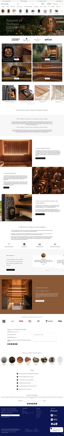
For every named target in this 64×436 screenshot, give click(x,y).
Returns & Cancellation (39, 411)
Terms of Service (38, 412)
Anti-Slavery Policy (38, 415)
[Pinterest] (13, 344)
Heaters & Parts (19, 6)
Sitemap (37, 417)
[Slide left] (33, 270)
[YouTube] (8, 344)
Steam (41, 6)
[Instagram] (9, 344)
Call (54, 3)
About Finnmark (38, 409)
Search (23, 409)
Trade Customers (50, 3)
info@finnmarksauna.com (13, 337)
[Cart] (62, 3)
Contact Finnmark (24, 410)
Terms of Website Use (39, 413)
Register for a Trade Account (25, 413)
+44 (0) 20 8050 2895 (12, 334)
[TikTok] (11, 344)
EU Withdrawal (38, 416)
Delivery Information (38, 410)
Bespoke (3, 6)
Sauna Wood (13, 6)
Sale (49, 6)
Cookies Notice (38, 414)
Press (37, 418)
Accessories (36, 6)
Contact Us (58, 6)
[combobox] (25, 4)
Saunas (8, 6)
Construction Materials (28, 6)
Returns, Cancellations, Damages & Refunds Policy (28, 412)
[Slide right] (63, 270)
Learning (53, 6)
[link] (17, 53)
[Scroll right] (63, 11)
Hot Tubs (45, 6)
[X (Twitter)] (15, 344)
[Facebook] (16, 344)
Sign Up (44, 400)
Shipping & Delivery (24, 411)
